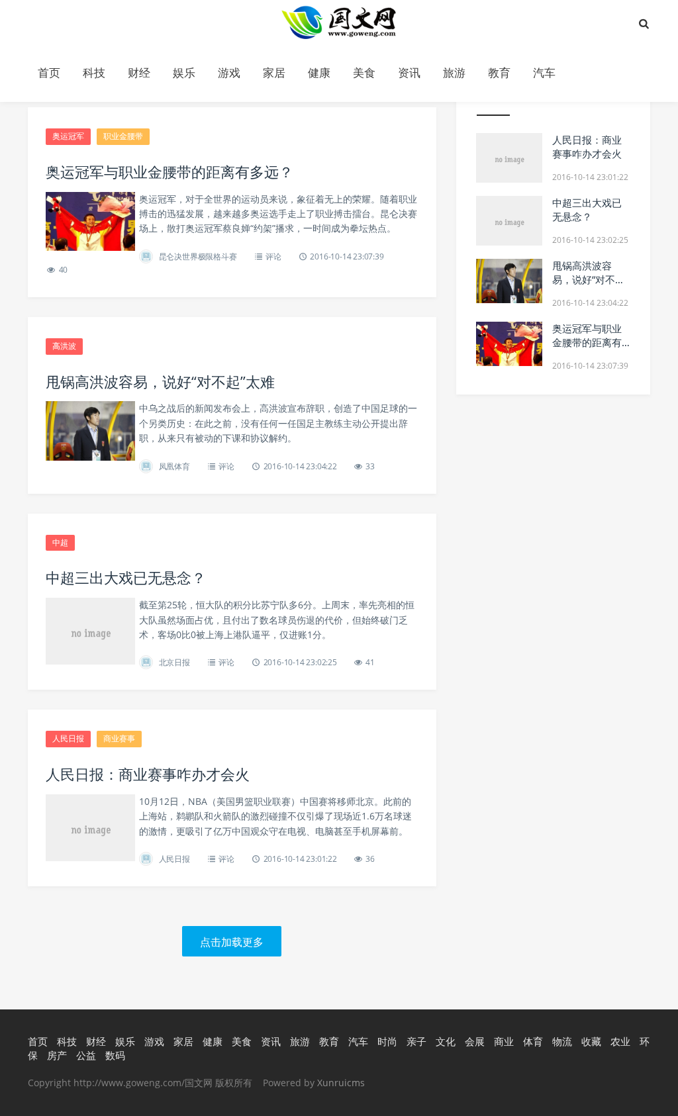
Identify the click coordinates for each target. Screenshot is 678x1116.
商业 (504, 1041)
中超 (60, 542)
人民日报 (68, 738)
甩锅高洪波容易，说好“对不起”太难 (160, 381)
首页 (49, 72)
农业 (620, 1041)
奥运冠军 (68, 136)
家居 (274, 72)
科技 (94, 72)
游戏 (229, 72)
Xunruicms (341, 1082)
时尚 (387, 1041)
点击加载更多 (232, 942)
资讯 (409, 72)
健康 (319, 72)
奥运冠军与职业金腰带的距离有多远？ (169, 171)
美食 (364, 72)
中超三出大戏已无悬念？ (126, 577)
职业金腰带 (123, 136)
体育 (533, 1041)
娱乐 (184, 72)
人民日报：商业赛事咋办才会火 (148, 774)
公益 (86, 1055)
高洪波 (64, 345)
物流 (562, 1041)
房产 (57, 1055)
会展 (475, 1041)
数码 (115, 1055)
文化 (446, 1041)
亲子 (416, 1041)
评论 (273, 256)
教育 (499, 72)
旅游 (454, 72)
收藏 (591, 1041)
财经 (139, 72)
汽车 (544, 72)
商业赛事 (119, 738)
